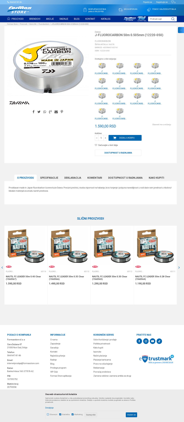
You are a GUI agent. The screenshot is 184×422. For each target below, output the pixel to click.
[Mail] (56, 112)
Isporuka (97, 352)
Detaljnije (49, 408)
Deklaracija (72, 177)
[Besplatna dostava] (85, 10)
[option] (25, 265)
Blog (52, 364)
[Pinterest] (62, 112)
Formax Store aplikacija (60, 376)
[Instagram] (146, 341)
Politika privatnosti (101, 344)
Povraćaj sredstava (102, 372)
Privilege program (58, 368)
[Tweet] (38, 112)
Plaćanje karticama (102, 360)
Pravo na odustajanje (103, 364)
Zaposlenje (55, 344)
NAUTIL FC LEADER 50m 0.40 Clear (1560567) (23, 277)
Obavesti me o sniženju (161, 125)
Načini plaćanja (100, 356)
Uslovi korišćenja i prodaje (105, 339)
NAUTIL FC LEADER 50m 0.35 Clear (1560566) (66, 277)
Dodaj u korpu (127, 138)
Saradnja (54, 348)
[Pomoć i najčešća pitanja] (149, 10)
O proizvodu (25, 177)
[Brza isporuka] (121, 10)
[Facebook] (33, 112)
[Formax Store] (19, 9)
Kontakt (53, 352)
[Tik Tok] (159, 341)
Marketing (78, 414)
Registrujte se (162, 2)
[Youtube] (152, 341)
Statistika (66, 414)
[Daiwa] (19, 103)
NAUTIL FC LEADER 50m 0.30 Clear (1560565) (109, 277)
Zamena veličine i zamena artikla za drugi (112, 376)
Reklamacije (99, 368)
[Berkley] (8, 266)
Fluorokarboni (44, 24)
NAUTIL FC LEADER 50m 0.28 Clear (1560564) (152, 277)
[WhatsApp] (44, 112)
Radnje (53, 360)
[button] (162, 19)
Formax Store (12, 24)
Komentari (94, 177)
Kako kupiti (156, 177)
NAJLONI (32, 24)
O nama (53, 339)
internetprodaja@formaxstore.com (23, 363)
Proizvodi (23, 24)
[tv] (135, 18)
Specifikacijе (49, 177)
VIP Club (54, 372)
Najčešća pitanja (57, 356)
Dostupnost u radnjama (118, 153)
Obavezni (53, 414)
